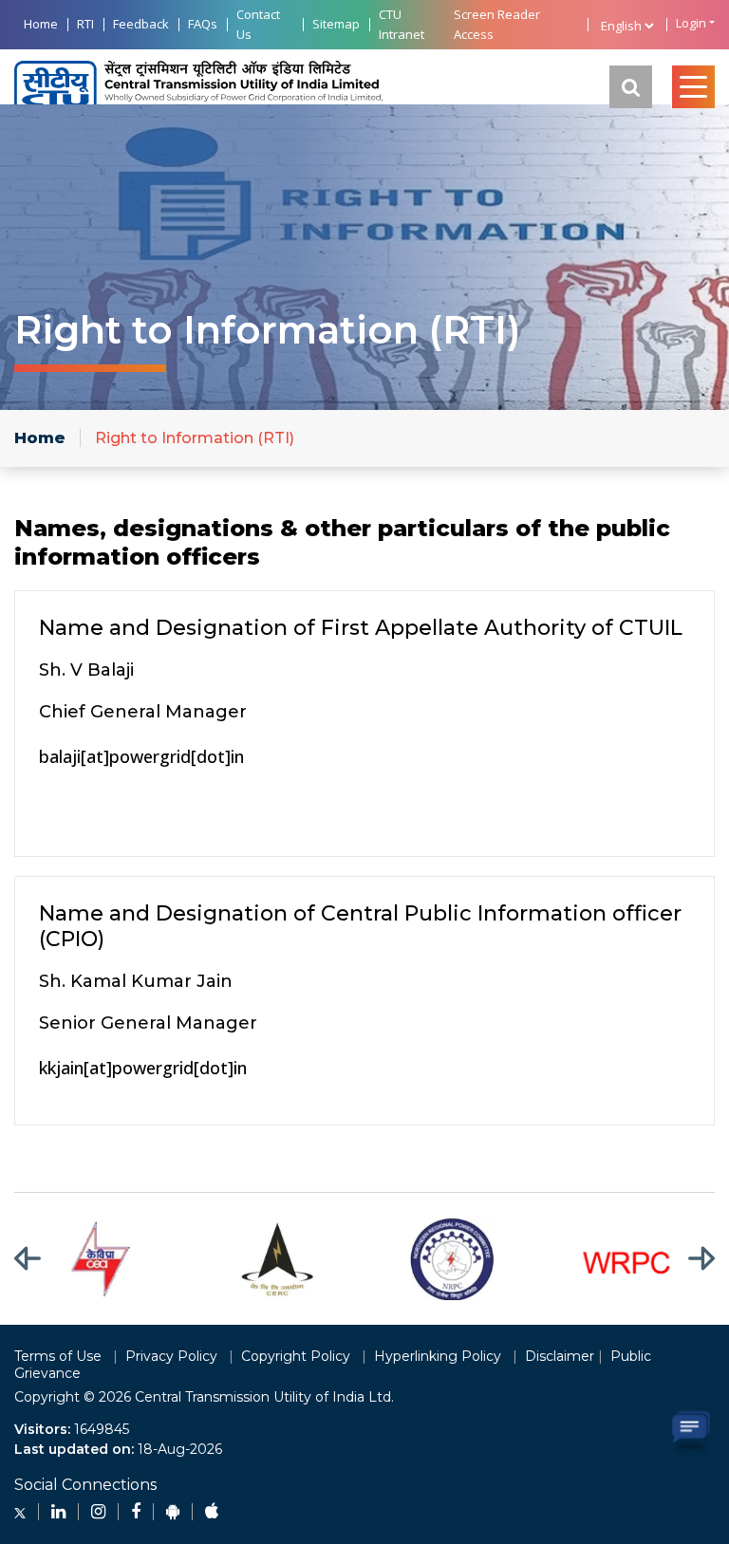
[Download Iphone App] (211, 1511)
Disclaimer (559, 1356)
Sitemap (336, 23)
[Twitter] (20, 1511)
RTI (85, 23)
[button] (39, 1259)
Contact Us (258, 24)
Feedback (141, 23)
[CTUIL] (198, 87)
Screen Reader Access (497, 24)
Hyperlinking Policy (437, 1356)
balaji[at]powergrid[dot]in (141, 756)
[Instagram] (98, 1511)
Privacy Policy (171, 1356)
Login (691, 23)
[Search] (630, 86)
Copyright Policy (295, 1356)
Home (41, 23)
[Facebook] (135, 1511)
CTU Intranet (401, 24)
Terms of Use (58, 1356)
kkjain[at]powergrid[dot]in (143, 1067)
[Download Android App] (172, 1511)
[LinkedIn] (58, 1511)
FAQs (202, 23)
